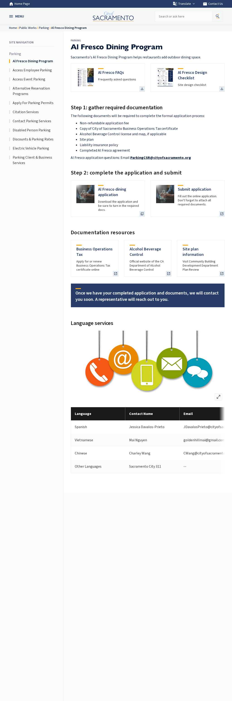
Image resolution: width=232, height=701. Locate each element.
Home (13, 28)
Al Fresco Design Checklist (192, 75)
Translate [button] (184, 4)
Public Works (28, 28)
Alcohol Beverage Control (145, 251)
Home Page (22, 4)
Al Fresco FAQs (111, 72)
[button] (17, 16)
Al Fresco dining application (112, 192)
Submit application (194, 189)
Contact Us (213, 4)
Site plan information (193, 251)
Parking (44, 28)
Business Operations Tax (94, 251)
